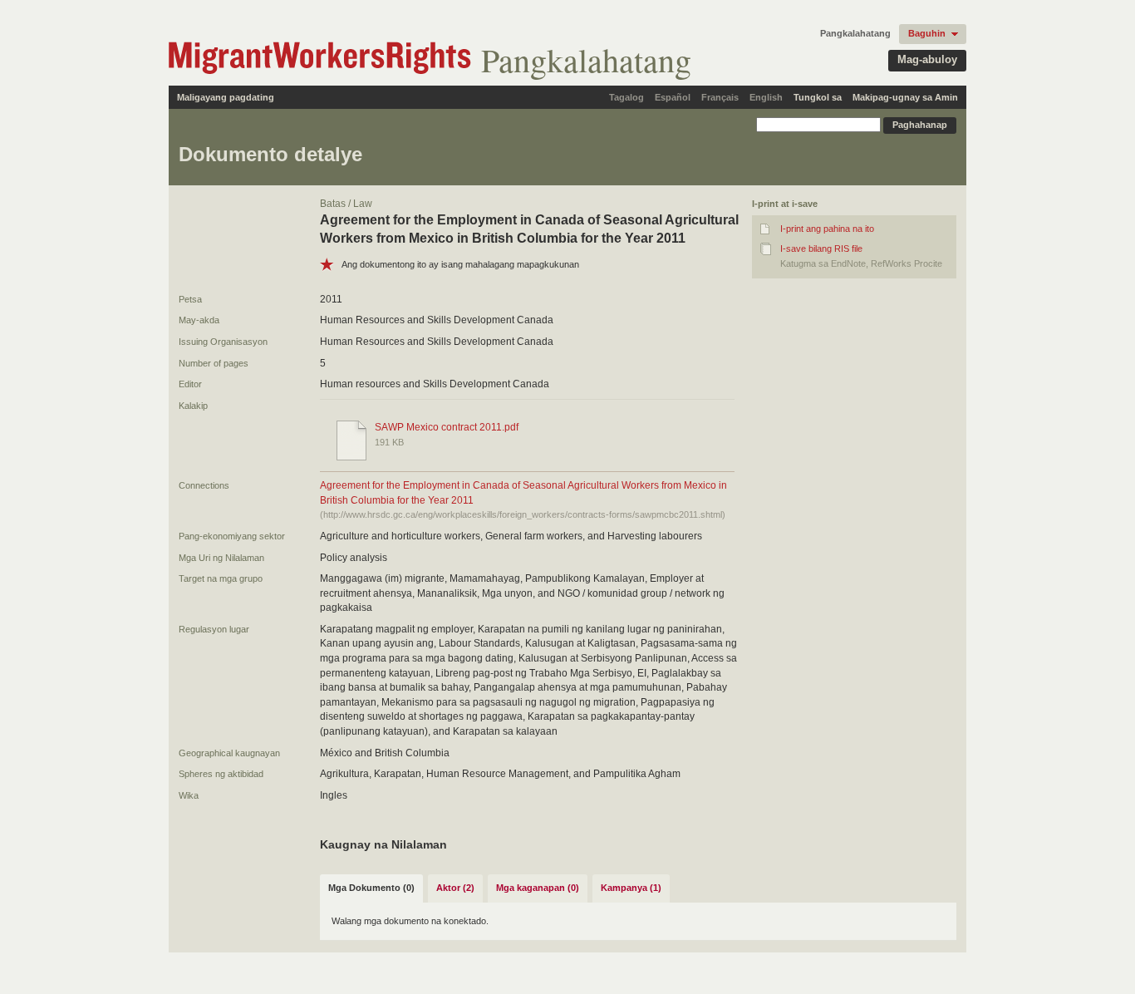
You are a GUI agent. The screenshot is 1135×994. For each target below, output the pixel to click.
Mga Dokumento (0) (371, 888)
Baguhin (927, 33)
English (766, 97)
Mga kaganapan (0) (537, 888)
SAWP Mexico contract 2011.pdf (446, 427)
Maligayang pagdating (225, 97)
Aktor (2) (455, 888)
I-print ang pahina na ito (827, 229)
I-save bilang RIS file (821, 248)
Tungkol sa (818, 97)
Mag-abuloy (927, 59)
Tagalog (626, 97)
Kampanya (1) (631, 888)
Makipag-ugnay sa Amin (905, 97)
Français (720, 97)
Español (672, 97)
